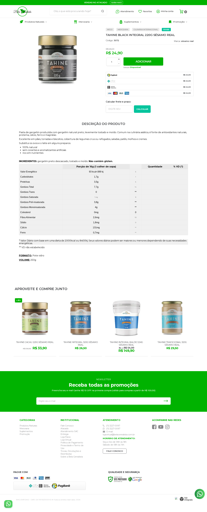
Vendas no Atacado (95, 2)
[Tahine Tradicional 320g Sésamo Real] (172, 327)
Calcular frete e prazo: (118, 101)
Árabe (166, 29)
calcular (142, 109)
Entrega (64, 434)
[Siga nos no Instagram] (168, 427)
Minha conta (167, 11)
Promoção (25, 434)
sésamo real (187, 41)
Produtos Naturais (28, 425)
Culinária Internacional (145, 29)
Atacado (65, 428)
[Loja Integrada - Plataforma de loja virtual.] (186, 499)
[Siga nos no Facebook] (155, 427)
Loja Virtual (66, 440)
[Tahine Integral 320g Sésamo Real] (80, 327)
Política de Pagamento (72, 442)
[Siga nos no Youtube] (161, 427)
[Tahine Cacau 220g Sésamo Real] (35, 327)
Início (110, 29)
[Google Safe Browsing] (135, 479)
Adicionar (143, 61)
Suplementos (26, 431)
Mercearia (123, 29)
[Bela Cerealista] (30, 11)
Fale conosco (114, 451)
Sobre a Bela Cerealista (72, 456)
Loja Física (65, 437)
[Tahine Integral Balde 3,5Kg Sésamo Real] (126, 327)
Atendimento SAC (69, 431)
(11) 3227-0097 (112, 425)
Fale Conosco (67, 425)
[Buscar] (101, 11)
